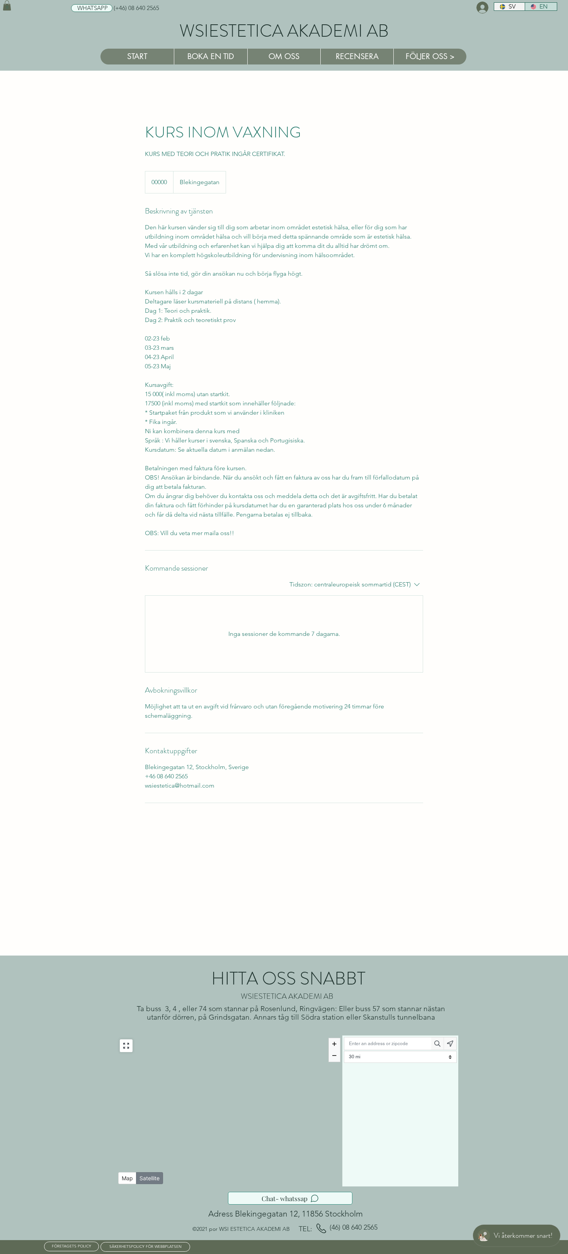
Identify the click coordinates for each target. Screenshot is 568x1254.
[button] (7, 5)
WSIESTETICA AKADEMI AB (284, 31)
